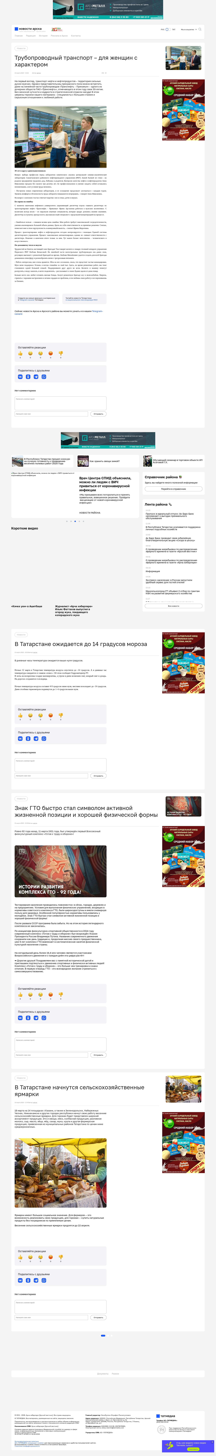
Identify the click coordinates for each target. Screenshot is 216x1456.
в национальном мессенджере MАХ (82, 300)
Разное (115, 1373)
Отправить (98, 414)
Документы (102, 1373)
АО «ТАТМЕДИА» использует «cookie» (29, 1443)
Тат (173, 29)
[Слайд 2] (71, 521)
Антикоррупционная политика (27, 1441)
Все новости (173, 606)
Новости (21, 48)
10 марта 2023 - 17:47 (21, 1102)
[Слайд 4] (79, 521)
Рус (162, 29)
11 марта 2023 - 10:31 (21, 823)
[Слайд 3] (75, 521)
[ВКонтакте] (20, 376)
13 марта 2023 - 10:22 (22, 73)
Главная (19, 35)
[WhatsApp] (44, 376)
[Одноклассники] (28, 376)
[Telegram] (36, 376)
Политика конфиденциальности (27, 1446)
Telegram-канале (27, 300)
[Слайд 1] (67, 521)
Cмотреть (193, 1449)
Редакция (31, 35)
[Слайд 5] (83, 521)
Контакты (76, 35)
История (43, 35)
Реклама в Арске (59, 35)
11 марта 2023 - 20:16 (22, 652)
